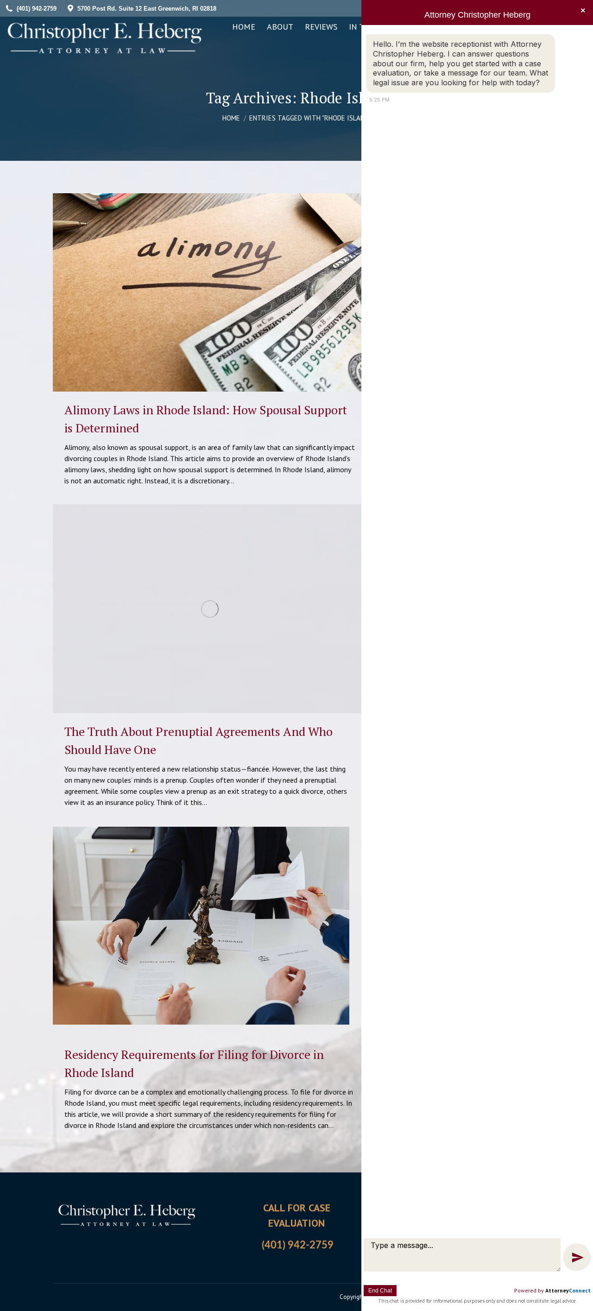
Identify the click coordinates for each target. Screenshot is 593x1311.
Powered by (552, 1290)
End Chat (380, 1290)
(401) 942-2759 (298, 1245)
